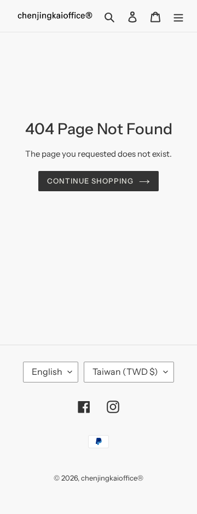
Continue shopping (90, 180)
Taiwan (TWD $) (125, 371)
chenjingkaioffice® (112, 477)
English (47, 371)
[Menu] (178, 16)
